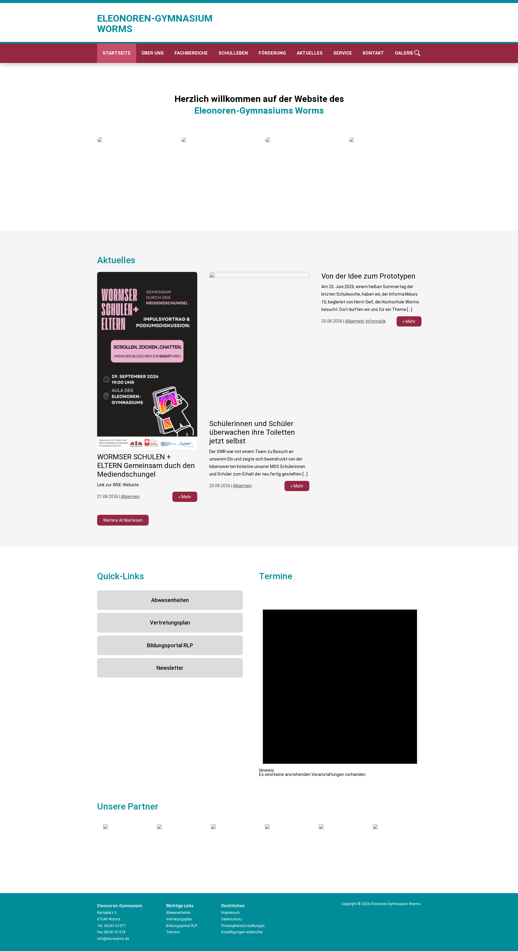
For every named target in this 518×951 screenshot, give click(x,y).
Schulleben (233, 53)
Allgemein (130, 496)
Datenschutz (231, 919)
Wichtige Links (180, 905)
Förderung (272, 53)
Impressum (230, 913)
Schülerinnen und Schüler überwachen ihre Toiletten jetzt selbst (252, 432)
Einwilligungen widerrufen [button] (242, 932)
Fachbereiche (191, 53)
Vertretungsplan (170, 622)
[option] (133, 139)
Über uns (152, 53)
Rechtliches (233, 905)
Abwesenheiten (170, 600)
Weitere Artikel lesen (123, 520)
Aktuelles (310, 53)
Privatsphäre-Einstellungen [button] (243, 926)
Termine (173, 932)
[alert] (340, 683)
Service (342, 53)
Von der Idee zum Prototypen (368, 276)
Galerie (404, 53)
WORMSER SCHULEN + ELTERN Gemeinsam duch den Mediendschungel (146, 465)
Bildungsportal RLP (170, 645)
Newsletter (169, 668)
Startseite (117, 53)
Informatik (376, 321)
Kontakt (373, 53)
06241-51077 (115, 926)
